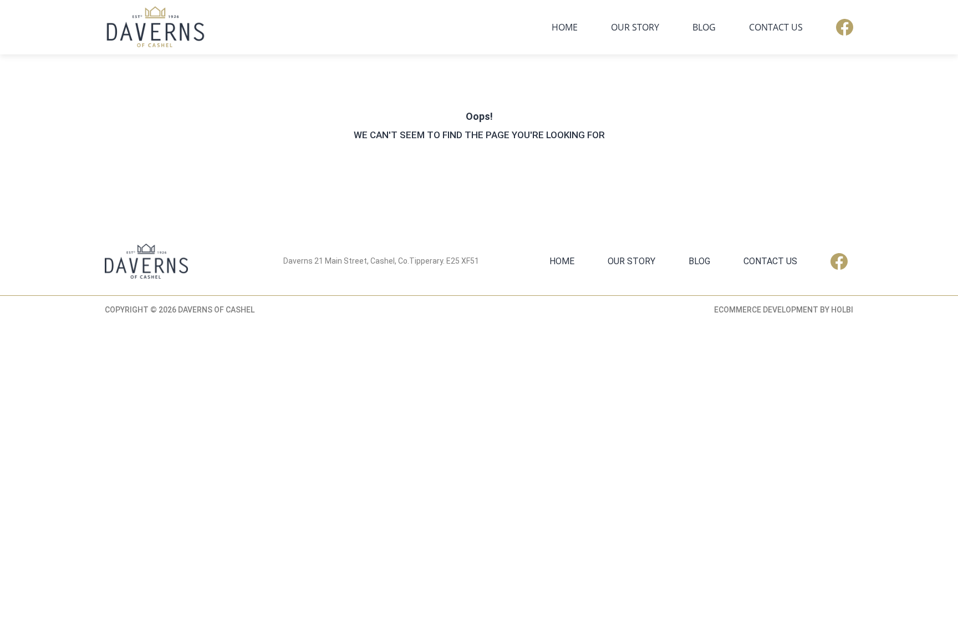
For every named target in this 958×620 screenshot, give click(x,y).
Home (565, 27)
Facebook (844, 27)
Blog (704, 27)
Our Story (635, 27)
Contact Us (776, 27)
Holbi (842, 309)
